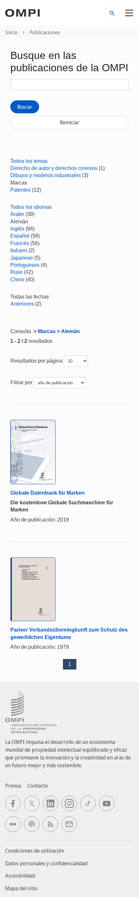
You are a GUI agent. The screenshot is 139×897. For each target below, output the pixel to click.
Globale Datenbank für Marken (47, 493)
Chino (17, 279)
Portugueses (24, 265)
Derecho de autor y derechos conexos (53, 168)
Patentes (20, 190)
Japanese (21, 258)
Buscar (24, 106)
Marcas (47, 331)
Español (19, 236)
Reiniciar (70, 122)
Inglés (17, 228)
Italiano (18, 250)
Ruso (16, 272)
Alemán (70, 331)
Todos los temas (29, 161)
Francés (19, 243)
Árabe (17, 214)
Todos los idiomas (31, 207)
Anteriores (22, 304)
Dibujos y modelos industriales (45, 175)
